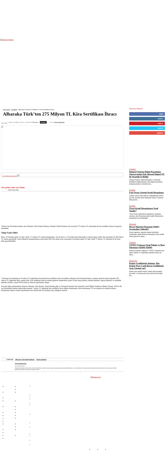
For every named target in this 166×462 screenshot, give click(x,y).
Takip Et (160, 118)
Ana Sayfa (6, 110)
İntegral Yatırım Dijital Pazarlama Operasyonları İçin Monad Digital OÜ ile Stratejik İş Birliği (147, 174)
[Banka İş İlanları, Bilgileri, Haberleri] (101, 406)
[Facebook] (22, 184)
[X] (30, 184)
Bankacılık (133, 261)
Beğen (161, 114)
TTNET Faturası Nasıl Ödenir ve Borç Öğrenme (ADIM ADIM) (147, 246)
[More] (89, 184)
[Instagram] (45, 455)
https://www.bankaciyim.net (20, 365)
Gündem (14, 110)
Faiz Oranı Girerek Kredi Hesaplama (146, 192)
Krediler (132, 190)
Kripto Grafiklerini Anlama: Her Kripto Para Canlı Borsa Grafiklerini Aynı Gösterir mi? (146, 265)
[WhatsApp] (56, 184)
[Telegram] (64, 184)
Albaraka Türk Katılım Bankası (24, 359)
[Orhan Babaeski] (48, 122)
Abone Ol (160, 133)
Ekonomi (132, 224)
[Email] (72, 184)
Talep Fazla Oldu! (13, 190)
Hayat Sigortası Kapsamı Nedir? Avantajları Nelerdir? (144, 228)
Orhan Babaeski (59, 122)
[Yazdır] (80, 184)
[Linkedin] (47, 184)
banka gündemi (41, 359)
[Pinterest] (39, 184)
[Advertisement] (62, 207)
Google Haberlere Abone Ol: (9, 176)
